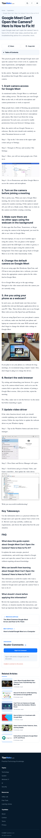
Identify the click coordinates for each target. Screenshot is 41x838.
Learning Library (7, 804)
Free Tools (5, 800)
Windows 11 (5, 779)
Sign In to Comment (20, 650)
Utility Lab (5, 796)
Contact (4, 817)
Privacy (4, 825)
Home (3, 10)
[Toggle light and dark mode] (32, 3)
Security (4, 787)
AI (2, 783)
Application (10, 10)
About (3, 814)
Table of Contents (11, 52)
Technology (5, 772)
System (4, 776)
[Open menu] (37, 3)
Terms (4, 821)
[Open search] (27, 3)
